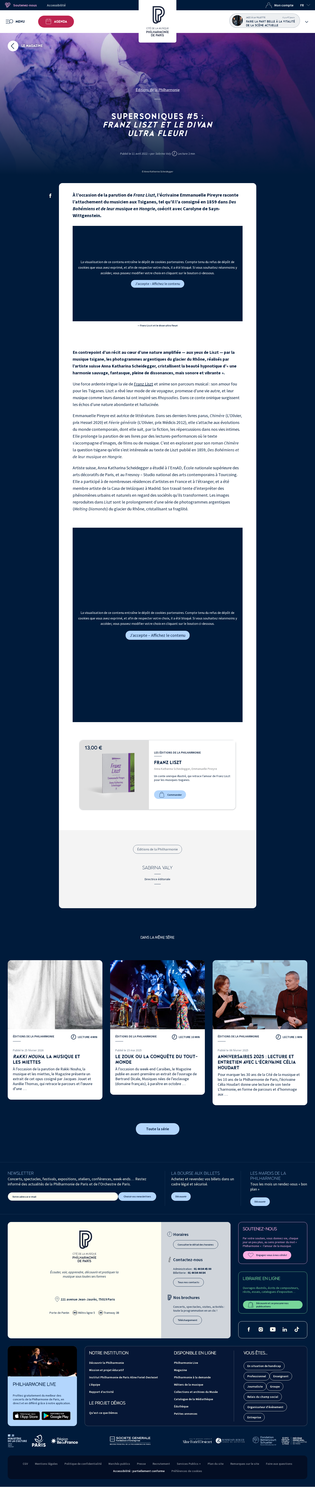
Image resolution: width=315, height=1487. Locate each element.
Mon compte (283, 5)
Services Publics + (189, 1464)
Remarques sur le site (244, 1464)
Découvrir (181, 1196)
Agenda (60, 21)
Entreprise (254, 1417)
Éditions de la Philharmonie (158, 89)
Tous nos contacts (188, 1282)
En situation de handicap (264, 1366)
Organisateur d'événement (265, 1407)
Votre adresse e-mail (24, 1196)
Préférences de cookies (186, 1471)
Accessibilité (56, 5)
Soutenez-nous (25, 5)
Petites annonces (185, 1414)
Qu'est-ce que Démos (103, 1413)
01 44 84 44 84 (196, 1273)
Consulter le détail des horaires (196, 1244)
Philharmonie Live (186, 1363)
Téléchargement (187, 1320)
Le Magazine (32, 45)
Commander (174, 794)
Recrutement (161, 1464)
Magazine (180, 1370)
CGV (25, 1464)
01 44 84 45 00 (202, 1269)
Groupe (275, 1386)
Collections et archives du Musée (196, 1392)
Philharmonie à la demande (192, 1377)
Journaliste (255, 1386)
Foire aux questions (279, 1464)
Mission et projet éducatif (106, 1370)
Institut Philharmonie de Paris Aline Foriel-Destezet (123, 1377)
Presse (141, 1464)
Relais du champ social (262, 1397)
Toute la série (157, 1128)
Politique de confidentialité (83, 1464)
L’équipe (94, 1384)
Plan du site (216, 1464)
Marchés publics (119, 1464)
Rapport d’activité (101, 1392)
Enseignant (280, 1376)
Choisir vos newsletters (137, 1196)
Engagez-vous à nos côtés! (271, 1255)
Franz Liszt (143, 384)
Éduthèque (181, 1406)
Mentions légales (46, 1464)
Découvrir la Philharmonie (106, 1363)
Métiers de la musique (188, 1384)
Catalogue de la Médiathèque (193, 1399)
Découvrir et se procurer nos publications (272, 1305)
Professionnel (256, 1376)
